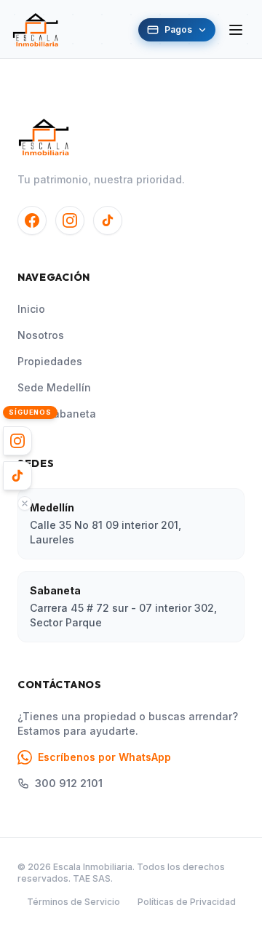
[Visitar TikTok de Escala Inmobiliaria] (17, 475)
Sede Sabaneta (56, 413)
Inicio (31, 309)
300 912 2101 (69, 783)
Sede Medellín (54, 387)
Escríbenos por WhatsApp (104, 757)
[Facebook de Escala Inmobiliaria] (32, 220)
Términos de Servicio (73, 901)
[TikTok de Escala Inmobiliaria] (107, 220)
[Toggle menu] (235, 29)
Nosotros (40, 335)
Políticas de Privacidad (187, 901)
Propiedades (49, 361)
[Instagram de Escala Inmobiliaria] (69, 220)
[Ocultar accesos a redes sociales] (24, 503)
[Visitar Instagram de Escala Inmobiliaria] (17, 440)
